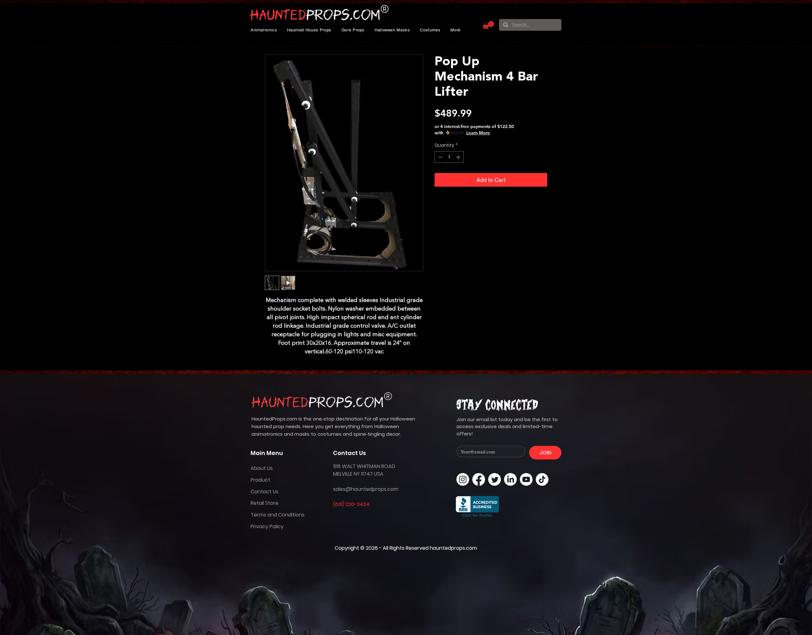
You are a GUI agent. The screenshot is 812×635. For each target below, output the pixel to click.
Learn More (478, 133)
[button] (264, 29)
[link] (488, 25)
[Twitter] (494, 479)
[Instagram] (462, 479)
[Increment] (459, 157)
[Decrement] (439, 157)
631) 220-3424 (352, 504)
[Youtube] (526, 479)
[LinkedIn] (510, 479)
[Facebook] (478, 479)
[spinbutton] (449, 157)
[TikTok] (542, 479)
